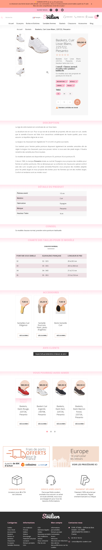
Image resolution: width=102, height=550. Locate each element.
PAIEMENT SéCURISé (85, 489)
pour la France (31, 457)
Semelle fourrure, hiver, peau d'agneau (42, 326)
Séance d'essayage (27, 535)
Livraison (26, 541)
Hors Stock (11, 530)
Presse (25, 530)
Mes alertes (55, 543)
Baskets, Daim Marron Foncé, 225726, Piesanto (79, 412)
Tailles (69, 85)
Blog (91, 23)
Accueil (11, 23)
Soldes (9, 528)
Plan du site (42, 543)
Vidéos (25, 532)
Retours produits (29, 543)
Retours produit (56, 532)
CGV (39, 528)
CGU (24, 545)
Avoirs (53, 536)
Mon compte (56, 522)
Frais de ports (36, 449)
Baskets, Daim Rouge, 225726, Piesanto (23, 410)
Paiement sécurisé (29, 539)
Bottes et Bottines (33, 23)
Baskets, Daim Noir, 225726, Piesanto (60, 410)
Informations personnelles (55, 529)
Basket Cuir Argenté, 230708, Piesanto (42, 410)
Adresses (54, 539)
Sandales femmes (49, 23)
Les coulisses (27, 528)
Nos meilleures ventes (43, 537)
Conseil (59, 85)
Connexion (90, 17)
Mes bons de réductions (59, 541)
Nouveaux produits (44, 534)
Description (61, 81)
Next (20, 75)
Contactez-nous (80, 17)
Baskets (62, 23)
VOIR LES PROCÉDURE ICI (84, 464)
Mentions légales (43, 530)
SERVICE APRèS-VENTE (51, 489)
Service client (69, 17)
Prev (20, 35)
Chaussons (72, 23)
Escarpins (20, 23)
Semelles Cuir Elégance (23, 324)
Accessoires (82, 23)
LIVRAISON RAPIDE (17, 489)
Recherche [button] (2, 17)
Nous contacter (43, 541)
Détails (72, 81)
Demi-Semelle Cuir (60, 324)
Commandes (55, 534)
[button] (47, 431)
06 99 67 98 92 (76, 538)
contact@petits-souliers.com (81, 542)
